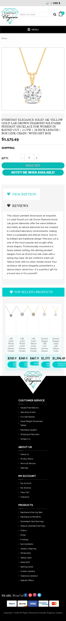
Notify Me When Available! (33, 172)
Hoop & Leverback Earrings (32, 526)
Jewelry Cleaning (28, 548)
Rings (23, 535)
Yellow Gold (25, 558)
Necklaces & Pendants (30, 517)
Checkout (24, 497)
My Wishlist (25, 488)
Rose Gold (25, 562)
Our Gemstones (27, 417)
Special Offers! (27, 580)
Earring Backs (26, 544)
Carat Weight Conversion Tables (31, 423)
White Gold (25, 553)
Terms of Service (27, 463)
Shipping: (8, 148)
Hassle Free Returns (29, 408)
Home (4, 38)
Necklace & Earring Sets (31, 512)
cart (62, 6)
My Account (25, 483)
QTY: (5, 158)
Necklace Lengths (28, 430)
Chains (23, 530)
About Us (24, 454)
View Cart (24, 492)
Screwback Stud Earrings (32, 521)
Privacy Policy (26, 459)
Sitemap (24, 468)
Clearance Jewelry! (29, 576)
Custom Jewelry (27, 571)
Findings (24, 539)
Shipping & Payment (29, 434)
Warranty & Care (27, 412)
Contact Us (25, 439)
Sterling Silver (26, 567)
